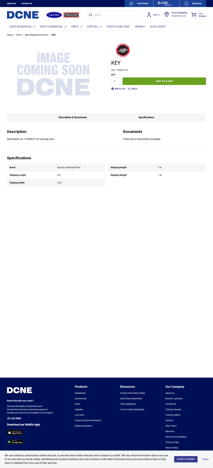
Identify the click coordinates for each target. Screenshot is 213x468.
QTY (113, 74)
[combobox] (113, 15)
